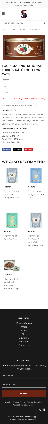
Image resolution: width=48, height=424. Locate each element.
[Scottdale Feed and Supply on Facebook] (44, 410)
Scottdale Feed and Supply (26, 417)
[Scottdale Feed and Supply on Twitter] (40, 410)
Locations (24, 341)
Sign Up (24, 393)
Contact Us (24, 345)
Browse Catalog (24, 323)
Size (4, 87)
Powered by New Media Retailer (23, 419)
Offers (24, 327)
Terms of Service (34, 402)
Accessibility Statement (23, 405)
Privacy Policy (19, 402)
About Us (24, 338)
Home (4, 29)
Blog (24, 334)
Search (7, 402)
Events (24, 330)
